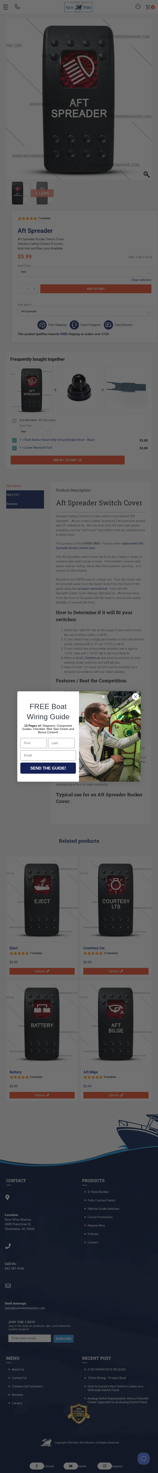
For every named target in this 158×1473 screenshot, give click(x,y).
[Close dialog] (135, 696)
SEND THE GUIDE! (48, 768)
